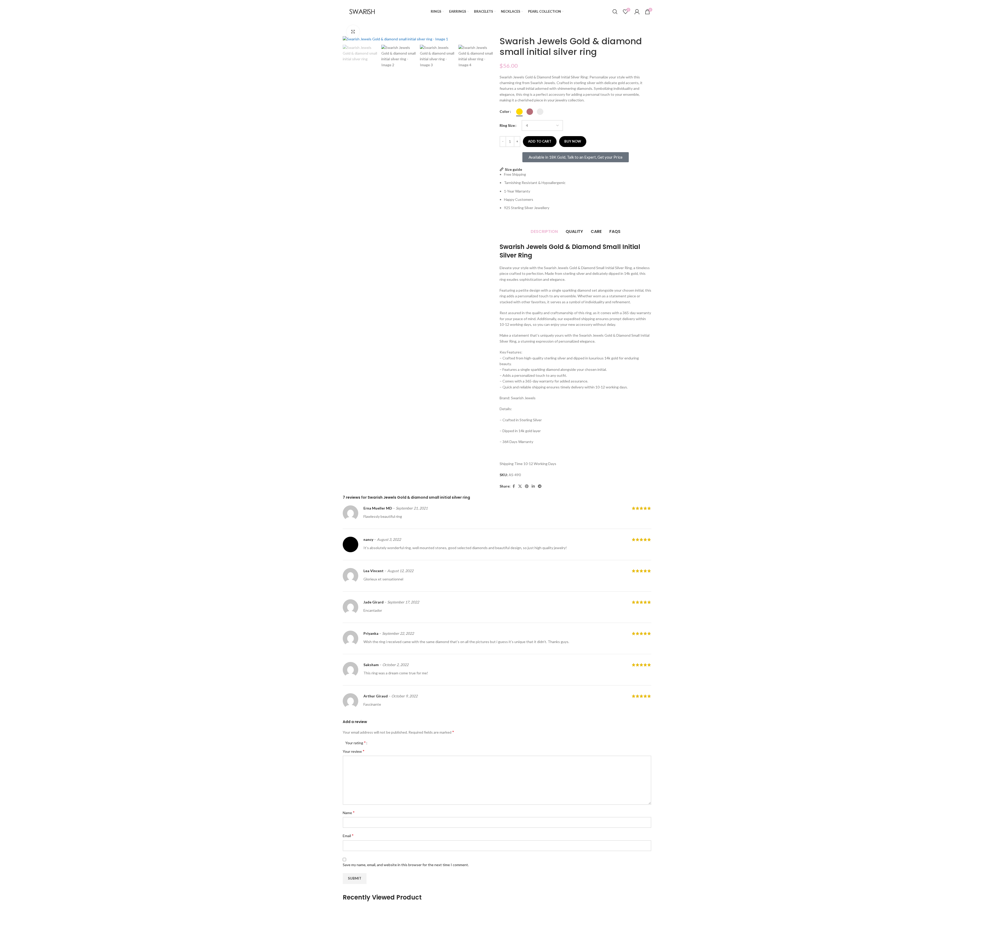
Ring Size (507, 125)
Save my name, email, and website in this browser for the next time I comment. (406, 864)
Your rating (355, 743)
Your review (353, 751)
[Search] (615, 11)
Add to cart (539, 141)
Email (348, 835)
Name (349, 812)
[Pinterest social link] (526, 486)
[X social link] (520, 486)
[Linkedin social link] (533, 486)
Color (504, 111)
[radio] (519, 111)
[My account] (637, 11)
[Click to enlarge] (353, 31)
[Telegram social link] (539, 486)
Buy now (572, 141)
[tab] (544, 231)
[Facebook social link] (513, 486)
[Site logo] (362, 11)
